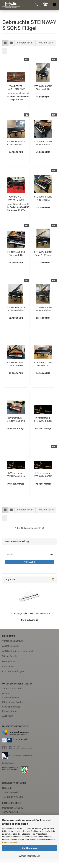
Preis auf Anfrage (29, 620)
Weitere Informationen (29, 856)
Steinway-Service (10, 697)
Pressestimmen (10, 711)
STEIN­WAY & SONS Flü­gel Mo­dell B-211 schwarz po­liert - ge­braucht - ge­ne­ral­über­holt (43, 142)
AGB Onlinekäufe (10, 646)
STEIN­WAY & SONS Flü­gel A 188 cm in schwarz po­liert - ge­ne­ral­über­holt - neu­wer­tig (43, 253)
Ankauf (5, 693)
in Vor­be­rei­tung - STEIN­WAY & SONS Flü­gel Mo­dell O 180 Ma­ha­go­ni (16, 419)
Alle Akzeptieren (30, 848)
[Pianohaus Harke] (10, 5)
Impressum (8, 666)
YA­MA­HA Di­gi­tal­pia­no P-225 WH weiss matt (29, 613)
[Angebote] (53, 579)
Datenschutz (8, 661)
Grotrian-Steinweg (11, 706)
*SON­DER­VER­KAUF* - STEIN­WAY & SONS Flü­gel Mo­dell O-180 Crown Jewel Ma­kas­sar (16, 87)
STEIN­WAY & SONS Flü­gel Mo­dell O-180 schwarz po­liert (16, 363)
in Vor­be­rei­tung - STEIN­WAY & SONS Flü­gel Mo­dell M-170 (16, 474)
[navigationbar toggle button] (54, 4)
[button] (5, 43)
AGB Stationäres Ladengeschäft (18, 651)
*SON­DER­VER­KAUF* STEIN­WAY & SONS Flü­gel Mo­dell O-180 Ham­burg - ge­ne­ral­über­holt (16, 198)
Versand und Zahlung (12, 640)
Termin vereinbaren (11, 688)
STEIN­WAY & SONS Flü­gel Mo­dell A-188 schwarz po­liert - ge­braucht (43, 198)
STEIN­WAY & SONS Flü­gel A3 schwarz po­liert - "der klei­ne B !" (16, 142)
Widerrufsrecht (9, 656)
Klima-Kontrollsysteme (13, 702)
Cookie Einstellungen (13, 671)
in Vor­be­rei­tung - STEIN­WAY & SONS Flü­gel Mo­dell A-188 (43, 474)
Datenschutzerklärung (11, 842)
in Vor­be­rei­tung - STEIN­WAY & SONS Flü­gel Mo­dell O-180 (43, 419)
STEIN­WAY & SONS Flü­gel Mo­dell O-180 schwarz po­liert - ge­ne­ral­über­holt (43, 308)
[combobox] (25, 43)
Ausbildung (7, 715)
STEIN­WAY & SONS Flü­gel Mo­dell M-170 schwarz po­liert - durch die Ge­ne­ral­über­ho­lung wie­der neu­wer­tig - (16, 308)
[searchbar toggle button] (36, 4)
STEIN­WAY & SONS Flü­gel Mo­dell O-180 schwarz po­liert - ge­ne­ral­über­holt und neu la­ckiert (16, 253)
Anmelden (29, 562)
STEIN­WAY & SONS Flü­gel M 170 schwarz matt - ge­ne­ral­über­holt (43, 363)
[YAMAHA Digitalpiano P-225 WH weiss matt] (29, 596)
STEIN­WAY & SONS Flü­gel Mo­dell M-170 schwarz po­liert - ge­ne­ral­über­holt (43, 87)
